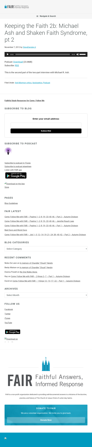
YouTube (8, 323)
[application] (46, 54)
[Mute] (77, 54)
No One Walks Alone (28, 272)
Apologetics (37, 83)
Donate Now (46, 420)
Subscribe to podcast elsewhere (18, 166)
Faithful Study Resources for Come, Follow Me (24, 100)
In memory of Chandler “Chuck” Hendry (36, 263)
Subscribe (46, 131)
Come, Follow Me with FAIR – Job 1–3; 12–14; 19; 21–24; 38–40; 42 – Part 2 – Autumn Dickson (45, 235)
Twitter (7, 314)
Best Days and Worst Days (16, 230)
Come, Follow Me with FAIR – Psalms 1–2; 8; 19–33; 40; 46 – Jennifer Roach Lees (39, 221)
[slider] (83, 54)
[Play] (7, 54)
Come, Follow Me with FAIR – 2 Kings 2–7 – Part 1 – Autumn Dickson (40, 276)
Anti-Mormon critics (23, 83)
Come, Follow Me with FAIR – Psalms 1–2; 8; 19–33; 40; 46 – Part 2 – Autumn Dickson (41, 217)
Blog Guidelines (11, 203)
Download (18, 62)
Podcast (46, 83)
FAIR (18, 6)
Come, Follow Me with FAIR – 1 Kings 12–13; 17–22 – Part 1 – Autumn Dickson (46, 281)
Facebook (9, 309)
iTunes (7, 318)
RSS (17, 65)
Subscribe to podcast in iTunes (18, 163)
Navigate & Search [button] (48, 16)
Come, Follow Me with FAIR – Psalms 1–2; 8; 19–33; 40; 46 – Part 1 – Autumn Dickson (41, 226)
